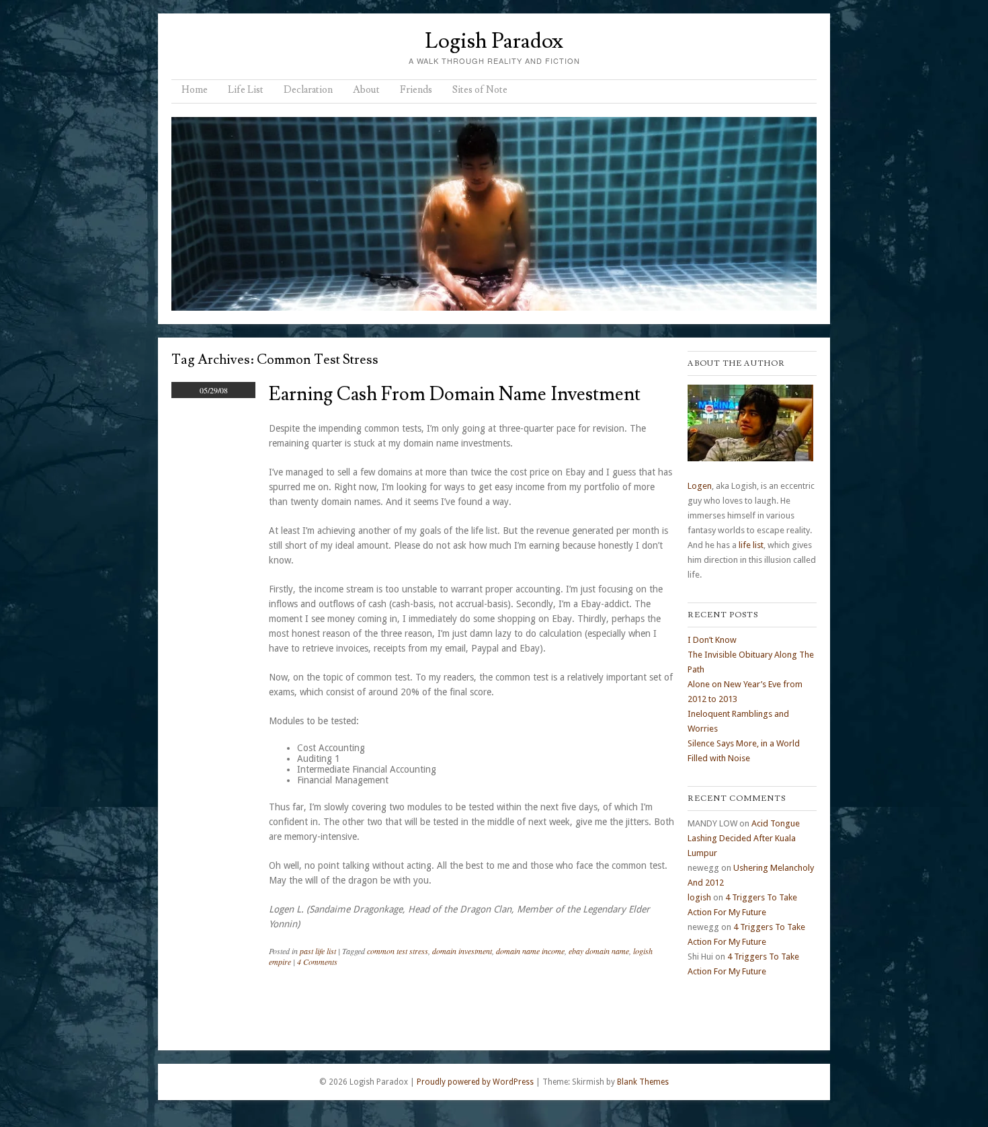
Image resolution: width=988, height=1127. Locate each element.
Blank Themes (643, 1082)
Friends (416, 89)
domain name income (530, 950)
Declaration (308, 89)
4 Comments (317, 961)
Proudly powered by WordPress (475, 1082)
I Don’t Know (712, 640)
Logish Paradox (494, 41)
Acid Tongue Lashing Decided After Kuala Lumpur (744, 838)
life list (751, 545)
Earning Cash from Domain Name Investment (455, 394)
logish (699, 897)
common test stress (397, 950)
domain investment (462, 950)
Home (194, 89)
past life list (318, 950)
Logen (700, 486)
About (366, 89)
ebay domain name (599, 950)
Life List (245, 89)
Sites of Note (479, 89)
